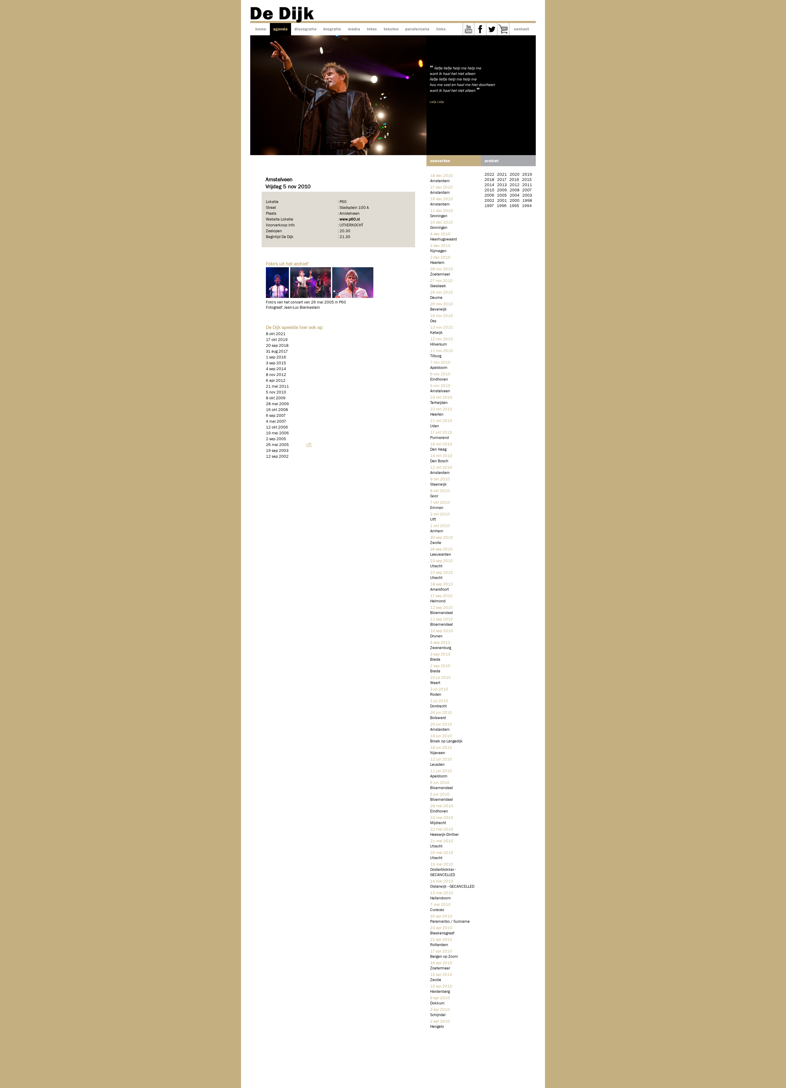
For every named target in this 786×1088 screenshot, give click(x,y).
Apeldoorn (438, 367)
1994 (527, 206)
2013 (502, 185)
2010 (489, 190)
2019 (527, 174)
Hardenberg (440, 991)
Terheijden (439, 402)
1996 (502, 206)
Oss (433, 321)
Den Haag (438, 449)
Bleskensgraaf (442, 933)
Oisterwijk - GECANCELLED (452, 886)
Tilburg (435, 356)
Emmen (436, 508)
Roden (435, 694)
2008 (514, 190)
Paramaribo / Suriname (450, 921)
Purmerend (439, 437)
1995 (514, 206)
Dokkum (437, 1003)
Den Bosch (439, 461)
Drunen (436, 636)
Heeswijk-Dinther (444, 834)
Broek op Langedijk (446, 741)
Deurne (436, 297)
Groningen (438, 216)
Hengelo (437, 1026)
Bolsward (438, 718)
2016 (514, 179)
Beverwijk (438, 309)
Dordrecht (438, 706)
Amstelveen (440, 391)
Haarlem (437, 262)
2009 (502, 190)
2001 (502, 200)
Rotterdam (439, 945)
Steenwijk (438, 484)
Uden (434, 426)
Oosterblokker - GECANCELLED (443, 872)
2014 (489, 185)
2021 (502, 174)
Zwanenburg (440, 648)
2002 (489, 200)
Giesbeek (438, 286)
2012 (514, 185)
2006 (489, 195)
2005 (502, 195)
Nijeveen (437, 753)
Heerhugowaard (443, 239)
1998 (527, 200)
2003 (527, 195)
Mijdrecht (438, 823)
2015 (527, 179)
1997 (489, 206)
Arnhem (436, 531)
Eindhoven (439, 379)
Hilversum (438, 344)
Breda (435, 659)
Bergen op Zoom (444, 956)
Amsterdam (440, 181)
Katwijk (436, 332)
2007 (527, 190)
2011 (527, 185)
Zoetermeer (440, 274)
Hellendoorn (440, 898)
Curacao (437, 910)
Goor (434, 496)
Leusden (437, 764)
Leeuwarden (440, 554)
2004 (514, 195)
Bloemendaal (441, 613)
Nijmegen (438, 251)
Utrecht (436, 566)
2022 (489, 174)
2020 (514, 174)
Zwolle (435, 543)
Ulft (433, 519)
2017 (502, 179)
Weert (435, 683)
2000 (514, 200)
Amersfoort (439, 589)
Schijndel (438, 1015)
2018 (489, 179)
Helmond (438, 601)
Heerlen (436, 414)
